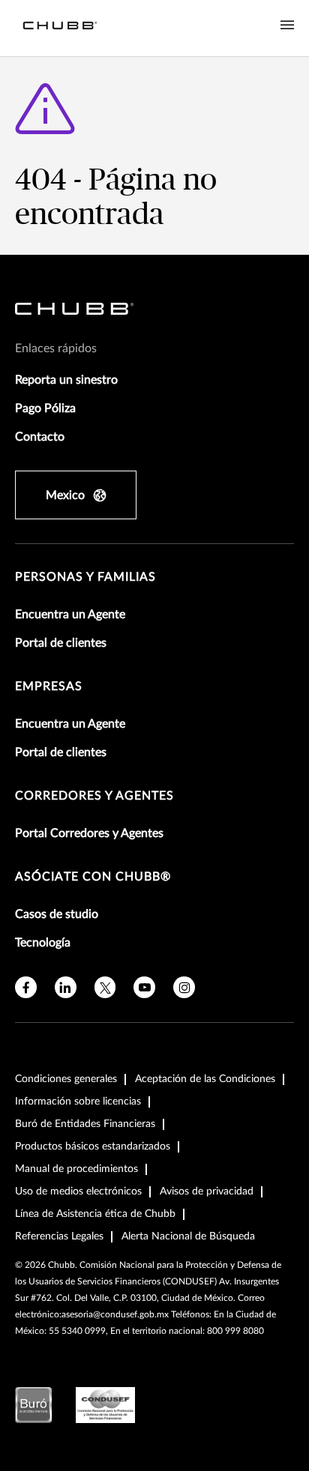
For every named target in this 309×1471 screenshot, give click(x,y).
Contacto (39, 437)
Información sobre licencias (78, 1101)
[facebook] (26, 987)
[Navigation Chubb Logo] (60, 28)
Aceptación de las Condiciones (205, 1079)
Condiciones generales (66, 1079)
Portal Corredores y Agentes (89, 833)
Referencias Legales (59, 1236)
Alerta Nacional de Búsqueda (188, 1236)
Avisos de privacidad (207, 1191)
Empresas (48, 686)
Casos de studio (56, 914)
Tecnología (42, 943)
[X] (105, 987)
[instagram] (184, 987)
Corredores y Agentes (94, 796)
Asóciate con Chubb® (93, 877)
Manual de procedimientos (76, 1169)
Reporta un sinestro (66, 380)
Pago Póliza (45, 408)
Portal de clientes (60, 643)
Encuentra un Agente (70, 614)
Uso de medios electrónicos (78, 1191)
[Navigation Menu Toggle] (287, 25)
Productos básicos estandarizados (92, 1146)
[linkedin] (65, 987)
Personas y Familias (85, 577)
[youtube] (144, 987)
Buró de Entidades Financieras (85, 1124)
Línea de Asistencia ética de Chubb (95, 1214)
